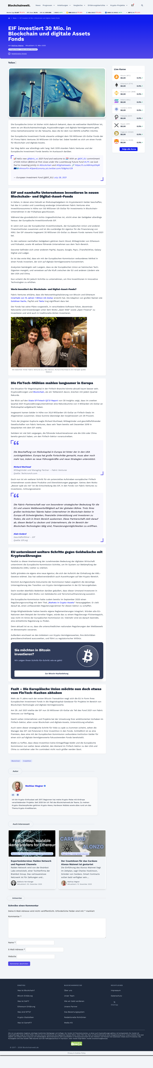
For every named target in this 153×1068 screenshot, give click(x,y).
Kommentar (14, 916)
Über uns (68, 990)
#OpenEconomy (37, 168)
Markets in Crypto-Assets (61, 602)
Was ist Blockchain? (26, 990)
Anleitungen (62, 5)
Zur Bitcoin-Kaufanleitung (56, 673)
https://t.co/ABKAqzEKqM (87, 165)
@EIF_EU (82, 158)
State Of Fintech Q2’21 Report (43, 400)
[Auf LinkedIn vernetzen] (17, 794)
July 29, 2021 (60, 177)
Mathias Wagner (34, 786)
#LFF (86, 162)
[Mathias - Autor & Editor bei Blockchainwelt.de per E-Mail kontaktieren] (13, 794)
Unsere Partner (70, 1006)
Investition (27, 761)
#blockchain (45, 165)
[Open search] (142, 5)
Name (12, 942)
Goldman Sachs (18, 301)
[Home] (9, 18)
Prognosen (47, 5)
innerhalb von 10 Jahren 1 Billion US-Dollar (32, 298)
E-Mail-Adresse (16, 949)
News (38, 5)
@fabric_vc (32, 158)
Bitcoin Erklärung (25, 996)
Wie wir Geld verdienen (74, 1001)
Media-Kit (68, 1023)
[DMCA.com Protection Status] (76, 1044)
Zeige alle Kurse (129, 149)
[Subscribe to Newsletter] (132, 5)
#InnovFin (24, 168)
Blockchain (38, 392)
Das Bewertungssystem (74, 1012)
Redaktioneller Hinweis (19, 53)
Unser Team (69, 996)
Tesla (41, 301)
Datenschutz (116, 996)
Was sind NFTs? (24, 1012)
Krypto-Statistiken (25, 1017)
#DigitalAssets (63, 165)
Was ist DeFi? (23, 1001)
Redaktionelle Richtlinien (75, 1017)
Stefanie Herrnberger (25, 882)
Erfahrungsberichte (96, 5)
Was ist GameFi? (24, 1023)
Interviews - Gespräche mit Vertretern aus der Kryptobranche (32, 854)
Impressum (116, 990)
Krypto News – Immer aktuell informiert (23, 49)
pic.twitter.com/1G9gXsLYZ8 (59, 168)
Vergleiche (78, 5)
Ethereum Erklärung (26, 1006)
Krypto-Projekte (117, 5)
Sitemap (114, 1005)
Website (12, 956)
